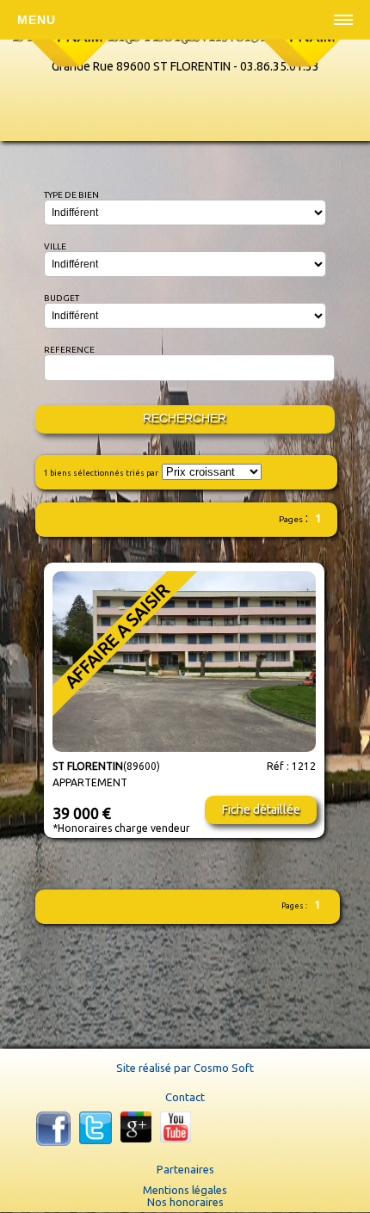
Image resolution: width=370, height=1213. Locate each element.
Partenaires (185, 1169)
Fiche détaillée (261, 809)
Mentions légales (185, 1190)
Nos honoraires (185, 1202)
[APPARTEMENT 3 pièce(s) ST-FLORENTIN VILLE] (184, 748)
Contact (185, 1097)
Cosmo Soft (224, 1068)
